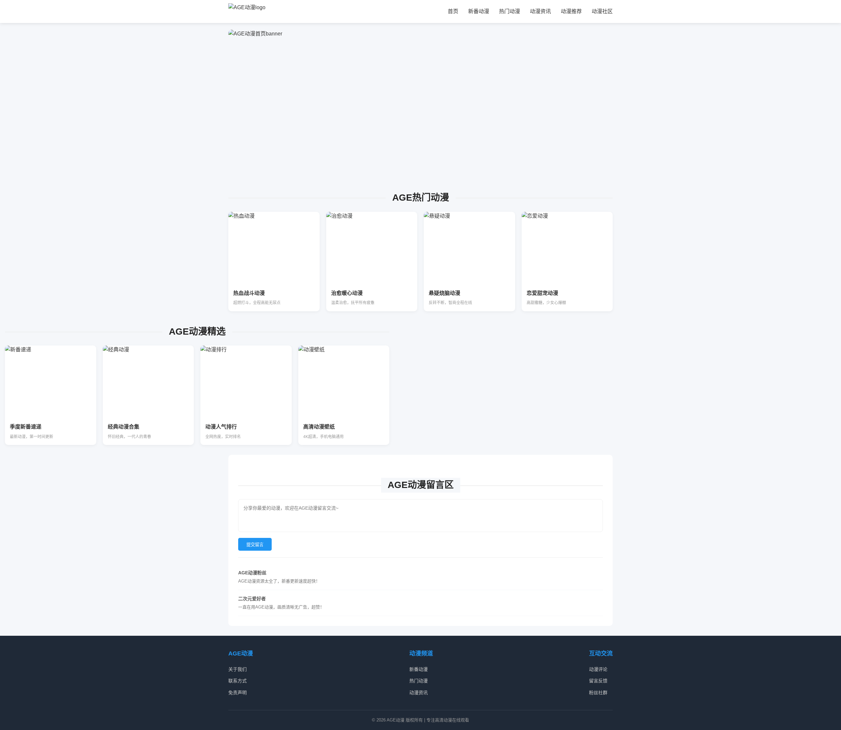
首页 (453, 11)
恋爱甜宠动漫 (542, 293)
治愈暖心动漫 (347, 293)
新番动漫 (478, 11)
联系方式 (237, 680)
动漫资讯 (540, 11)
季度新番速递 (25, 427)
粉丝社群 (598, 692)
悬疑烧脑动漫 (444, 293)
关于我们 (237, 669)
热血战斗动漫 (249, 293)
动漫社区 (602, 11)
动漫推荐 (571, 11)
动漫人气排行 (221, 427)
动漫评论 (598, 669)
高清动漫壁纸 (319, 427)
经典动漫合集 (123, 427)
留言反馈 (598, 680)
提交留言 (254, 544)
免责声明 (237, 692)
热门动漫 (509, 11)
